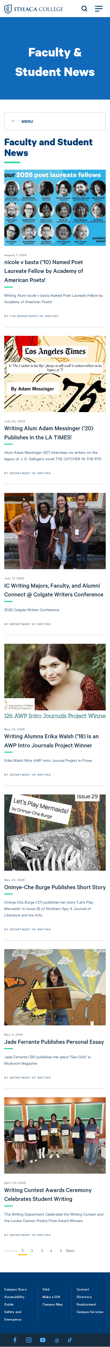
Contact (83, 1289)
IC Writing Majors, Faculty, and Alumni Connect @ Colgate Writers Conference (53, 589)
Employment (86, 1304)
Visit (46, 1289)
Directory (84, 1296)
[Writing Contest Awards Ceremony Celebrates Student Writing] (55, 1135)
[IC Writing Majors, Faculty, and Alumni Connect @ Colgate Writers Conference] (55, 531)
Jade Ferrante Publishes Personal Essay (54, 1041)
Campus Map (52, 1304)
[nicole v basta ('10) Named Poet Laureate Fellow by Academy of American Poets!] (55, 208)
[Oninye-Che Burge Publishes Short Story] (55, 832)
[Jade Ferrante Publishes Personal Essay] (55, 987)
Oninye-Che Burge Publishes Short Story (55, 887)
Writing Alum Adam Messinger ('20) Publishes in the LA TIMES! (48, 432)
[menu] (13, 121)
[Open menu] (98, 8)
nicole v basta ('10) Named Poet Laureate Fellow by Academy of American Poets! (43, 270)
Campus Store (15, 1289)
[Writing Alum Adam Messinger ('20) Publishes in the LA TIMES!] (55, 374)
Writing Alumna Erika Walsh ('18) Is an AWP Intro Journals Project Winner (51, 740)
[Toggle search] (84, 8)
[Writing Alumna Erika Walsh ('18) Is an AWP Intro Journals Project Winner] (55, 682)
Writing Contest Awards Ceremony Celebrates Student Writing (48, 1194)
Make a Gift (51, 1296)
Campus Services (90, 1311)
